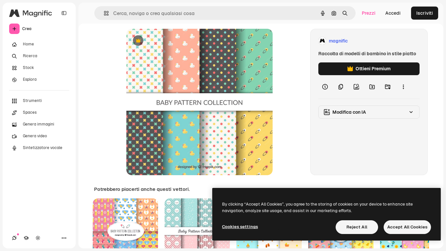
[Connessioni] (14, 238)
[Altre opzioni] (403, 86)
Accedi (393, 13)
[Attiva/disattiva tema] (38, 238)
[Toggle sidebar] (64, 13)
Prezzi (368, 13)
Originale (169, 41)
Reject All (356, 227)
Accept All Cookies (407, 227)
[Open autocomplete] (104, 13)
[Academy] (26, 238)
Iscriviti (424, 13)
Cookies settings (240, 226)
